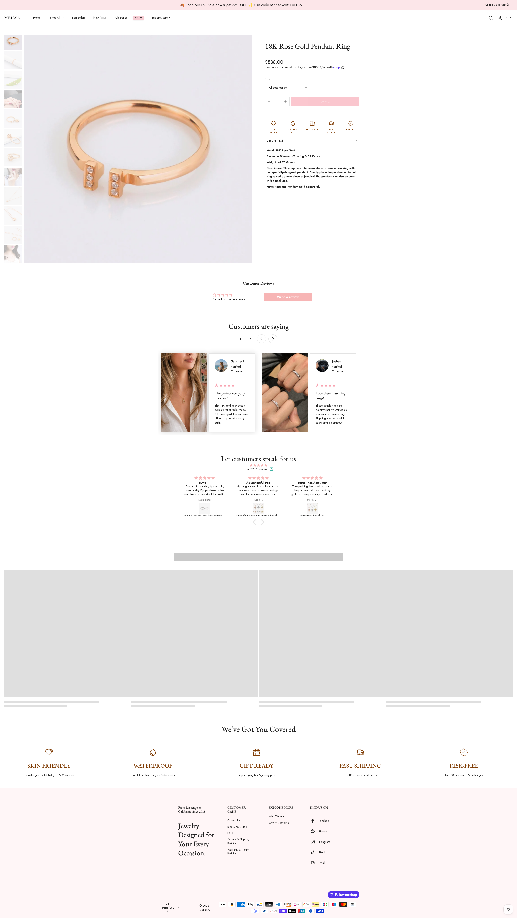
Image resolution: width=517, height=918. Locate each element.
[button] (325, 101)
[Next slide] (272, 338)
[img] (258, 465)
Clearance (121, 18)
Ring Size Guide (237, 827)
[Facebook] (314, 821)
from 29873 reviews (256, 469)
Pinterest (323, 831)
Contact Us (233, 821)
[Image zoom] (138, 149)
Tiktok (322, 852)
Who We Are (276, 816)
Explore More (160, 18)
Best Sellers (78, 18)
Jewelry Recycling (279, 823)
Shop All (55, 18)
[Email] (314, 863)
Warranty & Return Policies (238, 851)
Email (322, 863)
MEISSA (205, 910)
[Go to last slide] (261, 338)
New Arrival (100, 18)
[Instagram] (314, 842)
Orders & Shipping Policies (238, 841)
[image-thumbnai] (13, 41)
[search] (490, 18)
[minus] (269, 101)
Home (36, 18)
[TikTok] (314, 852)
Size (267, 79)
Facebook (324, 821)
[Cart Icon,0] (508, 17)
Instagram (324, 842)
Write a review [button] (288, 297)
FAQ (230, 833)
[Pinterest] (314, 831)
